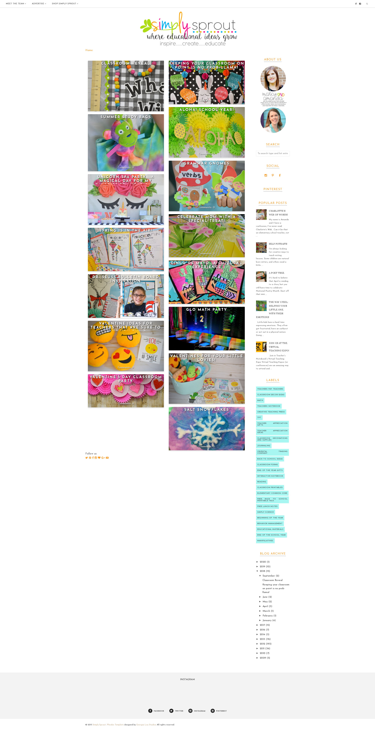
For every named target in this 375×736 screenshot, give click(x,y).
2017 (263, 625)
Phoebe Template (115, 725)
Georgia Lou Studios (146, 725)
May (266, 602)
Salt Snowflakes (206, 410)
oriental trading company (272, 452)
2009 (263, 658)
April (266, 606)
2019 (263, 567)
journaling (263, 446)
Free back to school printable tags (272, 500)
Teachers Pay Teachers (270, 389)
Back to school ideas (270, 459)
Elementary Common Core (272, 493)
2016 (263, 630)
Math (260, 400)
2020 (263, 562)
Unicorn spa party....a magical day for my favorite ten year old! (126, 181)
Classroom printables (270, 487)
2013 (263, 639)
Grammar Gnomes (207, 163)
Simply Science (265, 512)
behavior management (270, 523)
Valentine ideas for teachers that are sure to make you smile (126, 327)
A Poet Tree (276, 272)
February (268, 616)
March (267, 611)
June (266, 597)
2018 (263, 571)
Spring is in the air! (125, 231)
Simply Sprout (99, 725)
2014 (263, 634)
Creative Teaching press (271, 412)
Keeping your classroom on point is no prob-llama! (275, 589)
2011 (262, 648)
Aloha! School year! (206, 110)
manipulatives (265, 541)
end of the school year (271, 535)
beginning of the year (270, 518)
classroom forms (267, 465)
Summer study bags (125, 117)
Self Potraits (278, 243)
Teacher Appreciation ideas (272, 431)
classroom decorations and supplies (272, 439)
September (269, 576)
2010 (263, 653)
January (267, 620)
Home (89, 50)
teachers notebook (268, 406)
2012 (263, 644)
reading (261, 482)
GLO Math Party (206, 310)
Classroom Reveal (125, 64)
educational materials (270, 529)
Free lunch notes (267, 506)
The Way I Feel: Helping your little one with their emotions (272, 310)
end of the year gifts (270, 470)
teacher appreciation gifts (272, 424)
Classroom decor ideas (270, 395)
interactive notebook (270, 476)
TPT (259, 417)
